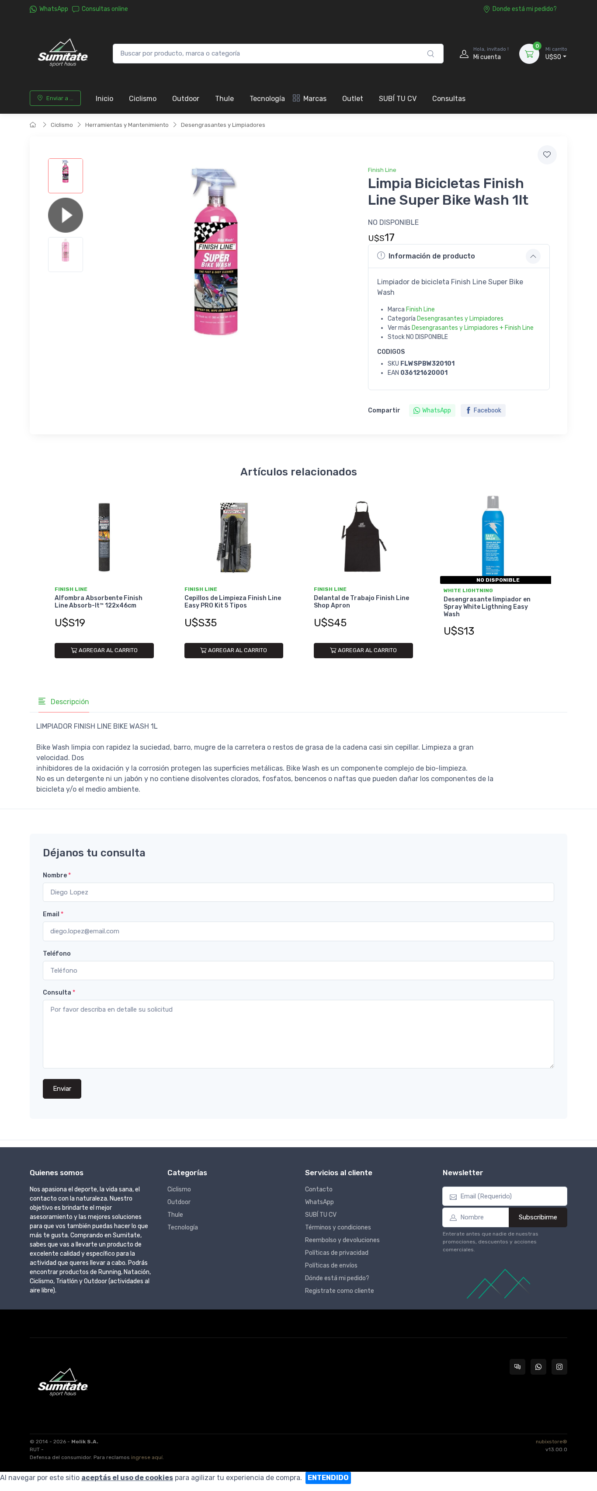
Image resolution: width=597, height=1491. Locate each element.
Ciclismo (142, 98)
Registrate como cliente (339, 1291)
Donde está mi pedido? (525, 9)
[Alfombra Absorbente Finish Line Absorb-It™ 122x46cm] (104, 538)
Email (53, 914)
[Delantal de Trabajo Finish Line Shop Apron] (363, 538)
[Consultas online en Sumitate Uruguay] (517, 1367)
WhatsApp (53, 9)
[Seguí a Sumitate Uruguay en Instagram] (559, 1367)
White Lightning (468, 590)
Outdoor (185, 98)
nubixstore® (551, 1442)
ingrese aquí (147, 1457)
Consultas (448, 98)
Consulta (59, 992)
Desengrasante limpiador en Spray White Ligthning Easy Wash (487, 607)
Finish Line (382, 170)
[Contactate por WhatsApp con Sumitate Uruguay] (538, 1367)
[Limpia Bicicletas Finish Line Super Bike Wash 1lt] (65, 175)
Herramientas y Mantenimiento (127, 125)
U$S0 (556, 53)
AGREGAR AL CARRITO (108, 650)
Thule (224, 98)
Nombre (57, 875)
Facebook (487, 410)
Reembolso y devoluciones (342, 1240)
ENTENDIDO (328, 1478)
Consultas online (105, 9)
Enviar (62, 1089)
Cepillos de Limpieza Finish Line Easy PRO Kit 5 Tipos (232, 601)
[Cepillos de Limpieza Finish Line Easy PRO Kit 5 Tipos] (234, 538)
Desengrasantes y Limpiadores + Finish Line (473, 328)
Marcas (314, 98)
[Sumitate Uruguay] (62, 53)
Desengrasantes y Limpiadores (223, 125)
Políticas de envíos (331, 1265)
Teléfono (57, 953)
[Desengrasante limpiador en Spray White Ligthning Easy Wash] (493, 538)
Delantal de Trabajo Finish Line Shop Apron (361, 601)
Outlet (352, 98)
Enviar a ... (59, 98)
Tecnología (267, 98)
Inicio (104, 98)
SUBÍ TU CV (398, 98)
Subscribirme (538, 1217)
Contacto (319, 1189)
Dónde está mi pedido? (337, 1278)
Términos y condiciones (338, 1227)
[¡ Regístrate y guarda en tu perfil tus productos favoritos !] (547, 154)
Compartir (384, 410)
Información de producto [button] (432, 256)
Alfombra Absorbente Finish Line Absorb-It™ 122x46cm (98, 601)
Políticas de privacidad (336, 1253)
